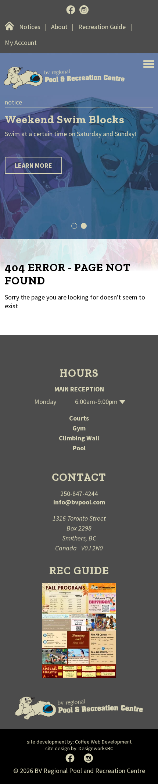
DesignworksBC (96, 748)
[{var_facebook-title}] (71, 10)
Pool (79, 448)
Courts (79, 418)
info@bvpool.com (79, 502)
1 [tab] (74, 226)
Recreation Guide (102, 26)
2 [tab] (84, 226)
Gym (79, 428)
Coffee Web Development (103, 741)
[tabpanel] (79, 142)
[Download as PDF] (79, 629)
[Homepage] (79, 708)
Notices (29, 26)
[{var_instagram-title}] (84, 10)
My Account (21, 42)
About (59, 26)
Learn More (33, 165)
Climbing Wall (79, 438)
